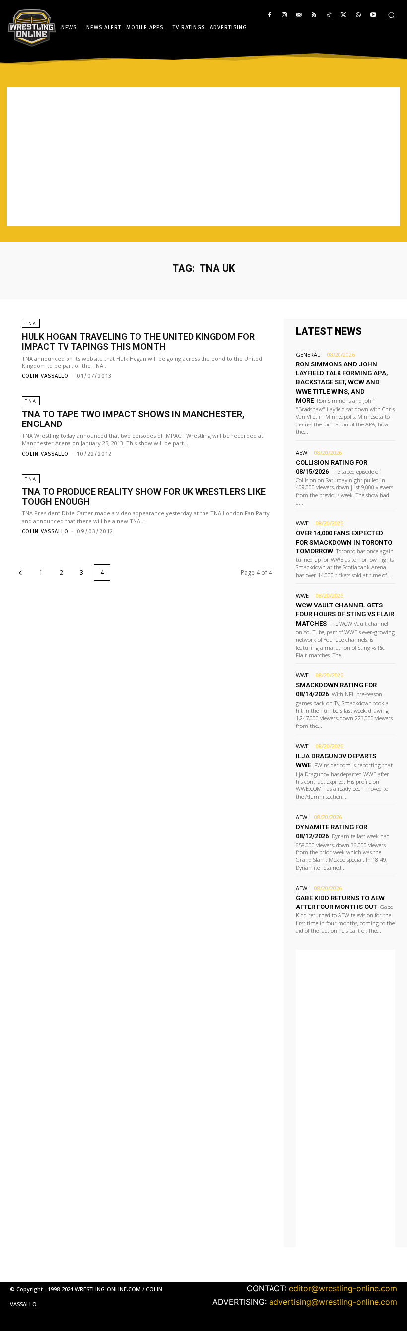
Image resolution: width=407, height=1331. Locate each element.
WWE (302, 523)
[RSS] (314, 15)
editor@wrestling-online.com (343, 1288)
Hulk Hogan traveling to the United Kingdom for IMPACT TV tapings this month (138, 341)
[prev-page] (20, 572)
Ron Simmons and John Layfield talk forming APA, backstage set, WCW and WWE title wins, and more (342, 382)
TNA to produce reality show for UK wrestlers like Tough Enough (144, 496)
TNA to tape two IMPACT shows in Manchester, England (133, 419)
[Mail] (299, 15)
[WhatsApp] (358, 15)
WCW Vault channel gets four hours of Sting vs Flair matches (345, 614)
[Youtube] (373, 15)
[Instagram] (284, 15)
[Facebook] (269, 15)
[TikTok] (329, 15)
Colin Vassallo (45, 376)
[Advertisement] (203, 156)
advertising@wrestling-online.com (333, 1302)
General (308, 354)
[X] (343, 15)
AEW (301, 452)
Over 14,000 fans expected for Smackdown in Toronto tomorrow (344, 541)
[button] (391, 15)
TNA (31, 323)
